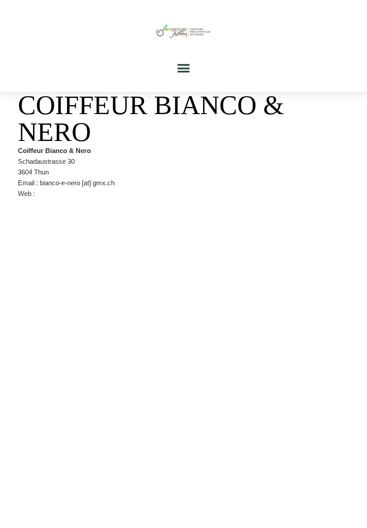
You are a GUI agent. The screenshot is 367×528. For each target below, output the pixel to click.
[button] (184, 68)
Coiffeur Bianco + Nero (70, 193)
